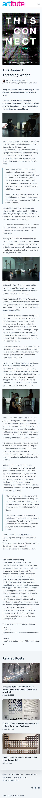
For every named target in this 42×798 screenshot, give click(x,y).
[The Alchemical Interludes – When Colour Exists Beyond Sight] (20, 743)
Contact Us (6, 777)
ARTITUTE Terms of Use (10, 780)
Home (4, 774)
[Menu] (39, 4)
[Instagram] (35, 788)
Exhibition (33, 83)
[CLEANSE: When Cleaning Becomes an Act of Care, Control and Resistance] (20, 709)
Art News (14, 83)
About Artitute (31, 774)
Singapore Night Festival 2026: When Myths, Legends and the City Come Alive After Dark (19, 689)
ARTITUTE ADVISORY (16, 774)
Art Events (6, 83)
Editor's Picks (24, 83)
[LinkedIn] (39, 788)
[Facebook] (32, 788)
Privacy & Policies (20, 777)
